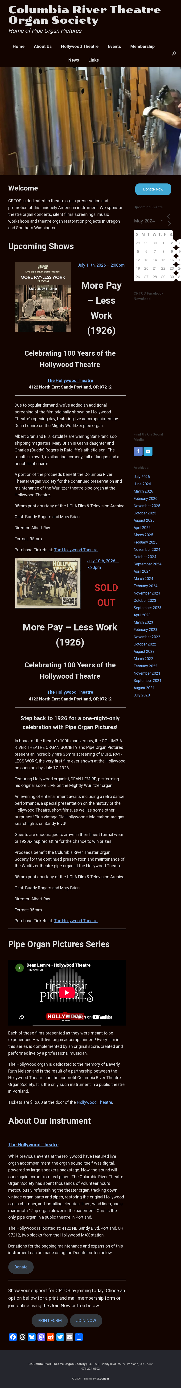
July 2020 (142, 695)
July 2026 (142, 476)
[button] (174, 53)
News (73, 60)
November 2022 (147, 637)
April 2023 (142, 615)
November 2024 (147, 549)
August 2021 (144, 688)
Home (19, 46)
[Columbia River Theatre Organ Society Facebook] (138, 451)
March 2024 (143, 578)
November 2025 (147, 506)
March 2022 (143, 659)
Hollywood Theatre (80, 46)
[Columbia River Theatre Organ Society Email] (148, 451)
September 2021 (147, 680)
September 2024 (147, 564)
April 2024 (142, 571)
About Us (43, 46)
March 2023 (143, 622)
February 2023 (145, 629)
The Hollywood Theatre (70, 380)
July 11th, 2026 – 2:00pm (101, 265)
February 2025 (145, 542)
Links (93, 60)
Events (114, 46)
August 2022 (144, 651)
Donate (21, 1266)
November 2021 (147, 673)
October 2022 (145, 644)
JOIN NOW (86, 1320)
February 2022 (145, 666)
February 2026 (145, 498)
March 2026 (143, 491)
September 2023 (147, 608)
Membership (142, 46)
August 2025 (144, 520)
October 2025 (145, 513)
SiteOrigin (102, 1378)
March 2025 (143, 535)
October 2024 (145, 557)
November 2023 (147, 593)
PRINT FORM (50, 1320)
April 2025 (142, 527)
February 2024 (145, 586)
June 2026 (142, 484)
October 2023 (145, 600)
